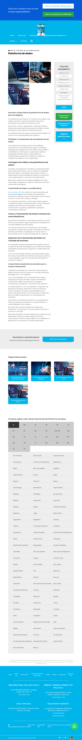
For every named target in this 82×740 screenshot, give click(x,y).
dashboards (34, 35)
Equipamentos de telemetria (54, 35)
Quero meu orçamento (58, 339)
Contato (23, 41)
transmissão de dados (17, 192)
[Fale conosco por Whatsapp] (74, 726)
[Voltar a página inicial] (41, 26)
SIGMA (12, 41)
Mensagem (63, 92)
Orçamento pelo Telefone (64, 124)
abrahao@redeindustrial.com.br (18, 727)
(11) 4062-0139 (32, 726)
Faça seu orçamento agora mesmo (58, 6)
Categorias (19, 50)
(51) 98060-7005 (41, 726)
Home (12, 35)
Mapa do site (71, 674)
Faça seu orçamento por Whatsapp (58, 14)
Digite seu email (64, 79)
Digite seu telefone (63, 86)
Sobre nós (22, 35)
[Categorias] (31, 41)
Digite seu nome (64, 73)
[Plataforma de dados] (18, 72)
